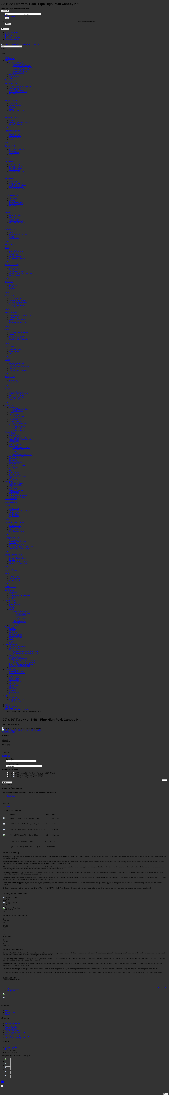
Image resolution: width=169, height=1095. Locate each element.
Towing (7, 360)
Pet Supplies (13, 697)
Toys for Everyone (15, 701)
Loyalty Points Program (13, 1030)
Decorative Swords (15, 527)
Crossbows (16, 623)
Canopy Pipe (13, 655)
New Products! (10, 59)
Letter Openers (14, 529)
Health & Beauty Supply (17, 456)
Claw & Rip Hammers (16, 336)
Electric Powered (14, 414)
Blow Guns (12, 270)
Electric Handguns (19, 416)
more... (7, 97)
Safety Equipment (15, 136)
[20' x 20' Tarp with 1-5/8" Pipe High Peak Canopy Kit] (20, 44)
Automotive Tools (11, 100)
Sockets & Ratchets (11, 312)
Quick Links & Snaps (16, 221)
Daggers (12, 560)
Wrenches (8, 388)
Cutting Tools (9, 161)
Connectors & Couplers (17, 272)
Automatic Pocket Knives (17, 541)
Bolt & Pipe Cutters (15, 166)
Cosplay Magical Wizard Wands (20, 510)
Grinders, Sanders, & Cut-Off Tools (20, 273)
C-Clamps (12, 151)
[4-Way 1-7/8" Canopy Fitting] (4, 829)
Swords (7, 573)
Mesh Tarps (13, 667)
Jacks (11, 109)
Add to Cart (7, 782)
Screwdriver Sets (14, 304)
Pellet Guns (20, 618)
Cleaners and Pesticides (17, 437)
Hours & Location (11, 1047)
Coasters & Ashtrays (16, 483)
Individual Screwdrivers (17, 300)
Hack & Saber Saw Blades (18, 92)
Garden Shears (18, 449)
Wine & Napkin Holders (17, 497)
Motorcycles (13, 688)
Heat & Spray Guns (15, 202)
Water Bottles (13, 625)
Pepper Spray (13, 597)
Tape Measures (14, 238)
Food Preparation (15, 444)
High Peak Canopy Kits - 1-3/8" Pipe (25, 652)
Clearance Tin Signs (20, 71)
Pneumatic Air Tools (11, 265)
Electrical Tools (14, 441)
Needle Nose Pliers (15, 256)
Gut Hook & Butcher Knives (18, 561)
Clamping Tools (10, 146)
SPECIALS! (9, 60)
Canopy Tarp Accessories (17, 646)
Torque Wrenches (15, 399)
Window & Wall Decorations (18, 495)
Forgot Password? (11, 16)
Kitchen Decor (13, 488)
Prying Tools (9, 282)
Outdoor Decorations (16, 490)
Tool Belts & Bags (15, 137)
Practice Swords (14, 578)
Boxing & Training (15, 604)
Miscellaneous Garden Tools (22, 455)
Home (7, 57)
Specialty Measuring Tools (18, 234)
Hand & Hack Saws (15, 168)
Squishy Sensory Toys (16, 699)
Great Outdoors (14, 680)
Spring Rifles (17, 428)
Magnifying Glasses (15, 462)
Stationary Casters (15, 350)
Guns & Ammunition (15, 681)
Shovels (15, 453)
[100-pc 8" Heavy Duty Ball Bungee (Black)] (4, 818)
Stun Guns (12, 599)
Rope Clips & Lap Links (17, 222)
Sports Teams (13, 694)
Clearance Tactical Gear (21, 69)
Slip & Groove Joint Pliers (17, 258)
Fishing (11, 608)
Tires (10, 353)
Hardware (8, 212)
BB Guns (19, 616)
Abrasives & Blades (11, 83)
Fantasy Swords (14, 576)
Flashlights (12, 442)
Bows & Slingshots (19, 622)
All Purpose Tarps (15, 657)
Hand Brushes (14, 93)
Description (11, 796)
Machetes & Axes (11, 570)
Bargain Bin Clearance (16, 62)
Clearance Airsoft (18, 64)
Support (5, 29)
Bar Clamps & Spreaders (17, 149)
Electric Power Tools (12, 195)
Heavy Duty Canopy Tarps (18, 659)
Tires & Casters (10, 346)
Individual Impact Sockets (17, 319)
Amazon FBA (9, 1034)
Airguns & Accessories (20, 611)
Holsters (11, 639)
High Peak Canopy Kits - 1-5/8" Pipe (25, 653)
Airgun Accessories (23, 613)
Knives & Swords (11, 499)
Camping (12, 606)
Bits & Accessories (15, 298)
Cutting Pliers (13, 253)
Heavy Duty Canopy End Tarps (19, 666)
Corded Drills (13, 198)
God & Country (14, 678)
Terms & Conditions (13, 38)
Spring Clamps (14, 153)
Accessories (13, 103)
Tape (10, 478)
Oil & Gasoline (14, 692)
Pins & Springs (14, 219)
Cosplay (7, 505)
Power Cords (13, 469)
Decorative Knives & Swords (15, 522)
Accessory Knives (11, 502)
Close (165, 1094)
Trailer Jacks (13, 368)
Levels (11, 232)
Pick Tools (12, 287)
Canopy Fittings (14, 648)
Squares (11, 236)
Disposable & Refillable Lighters (20, 439)
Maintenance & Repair (16, 110)
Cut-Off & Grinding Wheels (18, 88)
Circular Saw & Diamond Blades (20, 86)
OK (9, 756)
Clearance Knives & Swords (22, 67)
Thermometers (14, 492)
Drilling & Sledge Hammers (18, 340)
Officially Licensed (15, 421)
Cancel (4, 756)
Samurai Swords (14, 580)
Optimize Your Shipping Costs (15, 1038)
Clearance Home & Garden (22, 66)
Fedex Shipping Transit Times (15, 1032)
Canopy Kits (13, 650)
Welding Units (13, 382)
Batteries (12, 434)
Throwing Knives (10, 587)
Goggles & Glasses (15, 634)
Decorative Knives (15, 526)
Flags (11, 486)
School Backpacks (15, 472)
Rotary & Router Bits (16, 187)
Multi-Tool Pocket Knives (17, 544)
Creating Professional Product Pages (17, 1036)
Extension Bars (14, 317)
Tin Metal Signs (10, 669)
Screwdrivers (9, 295)
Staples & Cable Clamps (17, 476)
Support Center (12, 32)
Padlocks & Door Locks (17, 465)
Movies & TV (13, 690)
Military (11, 687)
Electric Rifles (17, 418)
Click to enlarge (9, 732)
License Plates (14, 685)
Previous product (13, 989)
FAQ (8, 34)
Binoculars (12, 602)
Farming (11, 674)
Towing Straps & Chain (17, 363)
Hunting (11, 609)
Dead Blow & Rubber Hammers (20, 338)
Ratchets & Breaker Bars (17, 323)
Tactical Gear (9, 627)
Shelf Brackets (14, 474)
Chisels (11, 334)
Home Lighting (14, 458)
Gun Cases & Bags (15, 636)
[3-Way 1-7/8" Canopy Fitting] (4, 824)
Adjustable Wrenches (16, 392)
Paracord (12, 641)
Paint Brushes (13, 467)
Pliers (7, 248)
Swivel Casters (14, 351)
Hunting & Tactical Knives (13, 555)
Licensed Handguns (20, 423)
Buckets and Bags (15, 435)
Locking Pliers (13, 254)
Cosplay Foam (14, 509)
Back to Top (161, 987)
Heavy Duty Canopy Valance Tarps (21, 664)
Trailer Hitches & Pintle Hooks (19, 367)
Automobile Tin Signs (16, 671)
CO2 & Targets (18, 411)
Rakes (15, 451)
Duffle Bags (13, 632)
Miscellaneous (10, 244)
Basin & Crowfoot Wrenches (18, 393)
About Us (9, 36)
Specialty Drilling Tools (17, 188)
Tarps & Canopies (11, 644)
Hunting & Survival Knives (18, 563)
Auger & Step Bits (15, 183)
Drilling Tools (9, 178)
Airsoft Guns (9, 405)
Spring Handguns (19, 427)
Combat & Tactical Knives (17, 558)
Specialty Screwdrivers (17, 306)
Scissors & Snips (14, 170)
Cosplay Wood (14, 516)
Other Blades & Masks (16, 531)
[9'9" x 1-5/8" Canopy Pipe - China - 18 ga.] (4, 835)
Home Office (13, 460)
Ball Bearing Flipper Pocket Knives (21, 546)
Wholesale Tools (10, 80)
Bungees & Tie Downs (12, 117)
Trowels (11, 139)
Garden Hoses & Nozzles (21, 448)
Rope (10, 471)
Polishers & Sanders (16, 204)
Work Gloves (13, 479)
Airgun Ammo (21, 615)
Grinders (12, 200)
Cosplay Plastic (14, 512)
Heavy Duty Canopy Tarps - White (24, 662)
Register (7, 23)
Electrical (12, 107)
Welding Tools (10, 377)
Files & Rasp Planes (16, 90)
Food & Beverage (15, 676)
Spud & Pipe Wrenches (17, 397)
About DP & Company (12, 1023)
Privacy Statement (12, 39)
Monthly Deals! (14, 76)
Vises (11, 154)
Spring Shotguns (18, 430)
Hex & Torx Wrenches (16, 395)
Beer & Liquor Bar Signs (17, 673)
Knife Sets (12, 543)
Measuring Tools (10, 229)
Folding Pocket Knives (12, 538)
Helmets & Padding (15, 637)
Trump (11, 78)
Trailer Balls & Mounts (16, 365)
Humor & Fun (13, 683)
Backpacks (12, 629)
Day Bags (12, 630)
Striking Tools (9, 329)
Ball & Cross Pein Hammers (18, 332)
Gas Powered (13, 419)
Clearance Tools (18, 73)
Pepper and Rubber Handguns (19, 595)
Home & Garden (10, 432)
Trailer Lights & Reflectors (18, 370)
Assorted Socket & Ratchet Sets (20, 315)
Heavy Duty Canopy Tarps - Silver (24, 660)
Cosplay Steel (13, 514)
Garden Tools (13, 446)
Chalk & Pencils (14, 134)
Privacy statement (11, 1029)
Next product (11, 990)
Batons (11, 593)
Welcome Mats (14, 493)
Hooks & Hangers (15, 215)
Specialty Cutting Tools (17, 171)
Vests (10, 643)
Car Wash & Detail (15, 105)
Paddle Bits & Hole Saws (17, 185)
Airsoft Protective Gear (20, 409)
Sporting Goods (10, 601)
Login (7, 18)
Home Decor (9, 481)
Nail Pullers (13, 285)
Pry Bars (12, 289)
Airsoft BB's (13, 412)
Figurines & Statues (15, 485)
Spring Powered (14, 425)
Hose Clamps (13, 217)
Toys (6, 696)
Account (5, 10)
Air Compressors (14, 268)
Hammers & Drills (15, 275)
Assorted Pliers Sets (16, 251)
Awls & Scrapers (14, 164)
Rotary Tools (13, 205)
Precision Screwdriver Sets (18, 302)
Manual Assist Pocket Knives (19, 548)
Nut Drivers (12, 321)
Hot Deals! (12, 74)
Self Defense (9, 590)
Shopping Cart (10, 1012)
